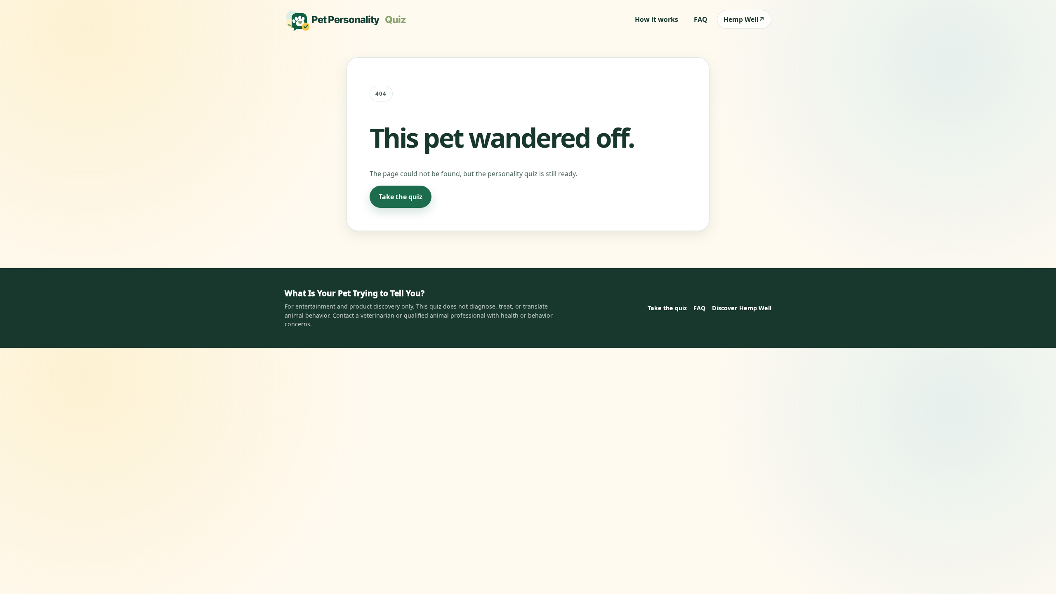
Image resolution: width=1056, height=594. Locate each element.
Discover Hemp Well (741, 308)
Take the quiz (400, 196)
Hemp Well (744, 19)
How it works (656, 19)
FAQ (700, 19)
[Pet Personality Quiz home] (348, 19)
